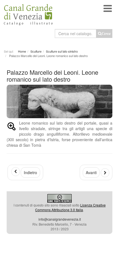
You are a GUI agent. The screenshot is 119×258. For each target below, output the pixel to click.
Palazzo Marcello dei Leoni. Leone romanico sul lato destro (52, 75)
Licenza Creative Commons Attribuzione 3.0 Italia (70, 207)
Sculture (36, 51)
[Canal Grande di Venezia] (28, 12)
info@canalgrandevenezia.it (59, 219)
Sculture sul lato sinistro (62, 51)
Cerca (106, 33)
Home (22, 51)
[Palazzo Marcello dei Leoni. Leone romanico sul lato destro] (11, 127)
